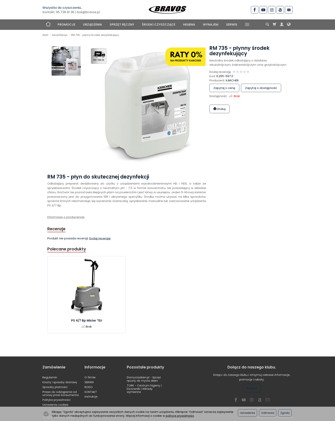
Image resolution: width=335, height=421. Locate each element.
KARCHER (232, 80)
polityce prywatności (180, 416)
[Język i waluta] (289, 24)
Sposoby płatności (54, 387)
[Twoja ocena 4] (244, 72)
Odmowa (267, 413)
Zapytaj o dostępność (261, 88)
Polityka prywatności (56, 400)
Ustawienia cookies (55, 405)
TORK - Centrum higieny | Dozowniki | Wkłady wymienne (144, 389)
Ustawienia (247, 413)
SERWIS (231, 24)
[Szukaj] (267, 24)
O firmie (90, 377)
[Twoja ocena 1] (234, 72)
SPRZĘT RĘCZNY (122, 24)
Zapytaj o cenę (224, 88)
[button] (66, 61)
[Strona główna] (167, 9)
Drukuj (220, 109)
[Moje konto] (281, 24)
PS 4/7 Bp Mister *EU (86, 320)
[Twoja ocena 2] (237, 72)
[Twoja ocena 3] (241, 72)
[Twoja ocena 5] (248, 72)
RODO (89, 387)
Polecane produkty (66, 249)
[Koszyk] (274, 24)
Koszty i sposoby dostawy (59, 382)
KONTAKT (91, 392)
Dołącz (252, 388)
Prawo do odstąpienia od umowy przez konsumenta (60, 393)
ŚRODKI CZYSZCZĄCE (158, 24)
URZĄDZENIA (92, 24)
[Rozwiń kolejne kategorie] (247, 24)
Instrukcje (91, 397)
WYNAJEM (210, 24)
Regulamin (49, 377)
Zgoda (284, 413)
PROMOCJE (66, 24)
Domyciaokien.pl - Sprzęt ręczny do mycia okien (144, 379)
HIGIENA (189, 24)
